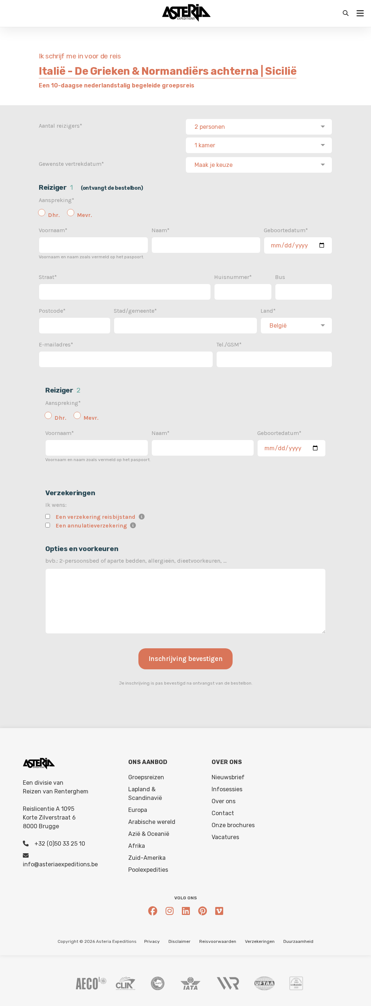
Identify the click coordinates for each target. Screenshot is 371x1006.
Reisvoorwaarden (217, 941)
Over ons (223, 801)
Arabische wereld (151, 821)
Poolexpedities (148, 869)
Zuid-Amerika (147, 857)
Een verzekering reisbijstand (96, 516)
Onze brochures (233, 825)
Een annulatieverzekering (91, 525)
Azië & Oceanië (148, 833)
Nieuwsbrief (228, 777)
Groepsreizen (146, 777)
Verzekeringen (260, 941)
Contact (223, 813)
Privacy (152, 941)
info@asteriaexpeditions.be (60, 864)
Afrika (136, 845)
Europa (137, 809)
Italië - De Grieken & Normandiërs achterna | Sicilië (167, 71)
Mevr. (84, 215)
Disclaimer (179, 941)
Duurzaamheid (298, 941)
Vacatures (225, 837)
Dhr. (54, 215)
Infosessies (227, 789)
